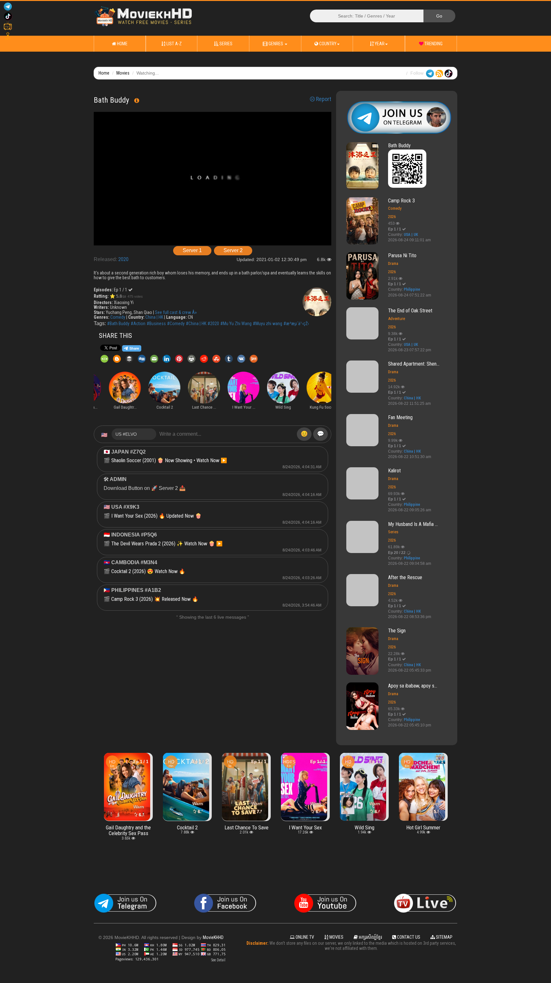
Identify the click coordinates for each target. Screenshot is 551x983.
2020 (123, 259)
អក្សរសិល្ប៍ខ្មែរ (370, 937)
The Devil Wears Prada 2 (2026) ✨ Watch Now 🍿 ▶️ (167, 544)
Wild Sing (305, 827)
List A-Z (173, 43)
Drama (393, 263)
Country (327, 43)
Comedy (117, 317)
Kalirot (394, 471)
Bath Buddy (399, 145)
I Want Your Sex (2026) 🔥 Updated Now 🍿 (156, 516)
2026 (392, 216)
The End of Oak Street (410, 311)
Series (225, 43)
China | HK (154, 317)
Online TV (304, 937)
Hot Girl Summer (364, 827)
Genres (276, 43)
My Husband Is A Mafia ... (413, 524)
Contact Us (408, 937)
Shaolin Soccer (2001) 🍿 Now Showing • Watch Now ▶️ (169, 460)
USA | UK (411, 234)
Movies (122, 73)
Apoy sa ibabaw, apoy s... (412, 686)
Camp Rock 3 (401, 201)
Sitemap (443, 937)
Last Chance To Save (187, 827)
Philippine (412, 289)
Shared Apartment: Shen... (413, 364)
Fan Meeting (400, 417)
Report (323, 99)
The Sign (397, 631)
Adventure (396, 318)
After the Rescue (405, 577)
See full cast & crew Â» (176, 312)
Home (122, 43)
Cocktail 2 (128, 827)
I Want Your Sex (246, 827)
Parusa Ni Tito (402, 255)
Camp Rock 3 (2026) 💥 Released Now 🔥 (154, 599)
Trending (433, 43)
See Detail (218, 960)
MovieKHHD (213, 937)
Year (379, 43)
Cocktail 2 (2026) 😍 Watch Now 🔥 (148, 571)
